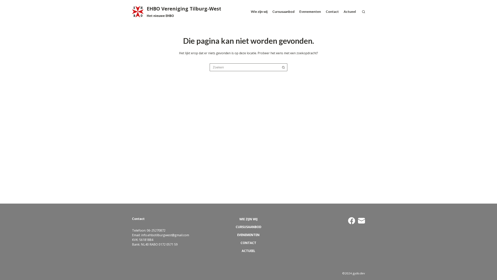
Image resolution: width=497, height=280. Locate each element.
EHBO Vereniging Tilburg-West (184, 8)
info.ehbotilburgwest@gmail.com (165, 235)
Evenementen (310, 12)
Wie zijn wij (259, 12)
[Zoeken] (363, 11)
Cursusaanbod (283, 12)
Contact (332, 12)
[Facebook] (351, 220)
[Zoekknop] (283, 67)
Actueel (350, 12)
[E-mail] (361, 220)
